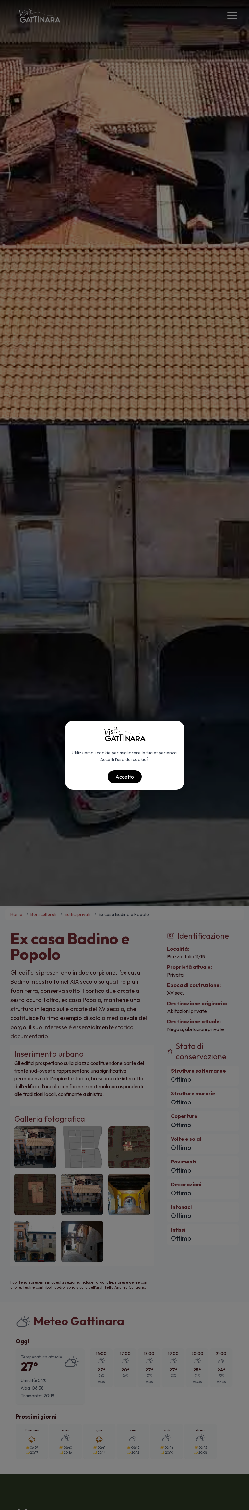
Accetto (124, 776)
